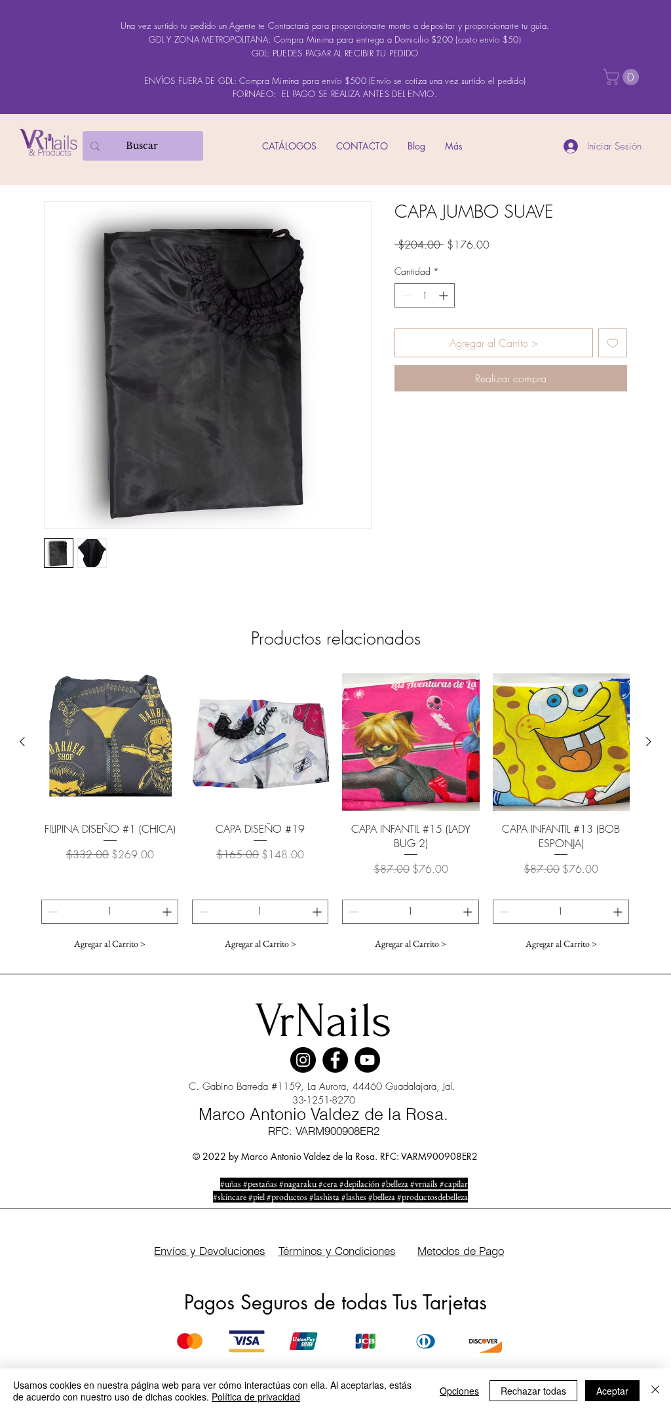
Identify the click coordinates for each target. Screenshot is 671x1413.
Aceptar (612, 1390)
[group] (335, 815)
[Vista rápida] (110, 742)
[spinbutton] (424, 295)
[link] (623, 77)
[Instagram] (303, 1060)
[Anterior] (22, 741)
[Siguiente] (649, 741)
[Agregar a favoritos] (612, 342)
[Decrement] (404, 295)
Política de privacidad (256, 1396)
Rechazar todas (533, 1390)
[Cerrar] (655, 1391)
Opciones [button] (459, 1390)
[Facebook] (335, 1060)
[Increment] (444, 295)
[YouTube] (367, 1060)
